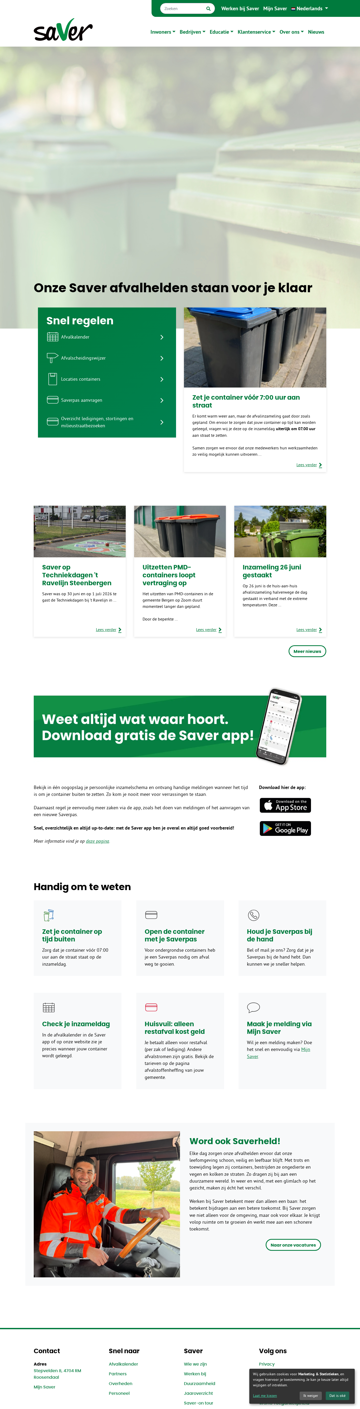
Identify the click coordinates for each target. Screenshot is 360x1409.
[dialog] (302, 1386)
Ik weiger (310, 1395)
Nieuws (316, 31)
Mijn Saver (275, 8)
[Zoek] (208, 8)
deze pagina (97, 841)
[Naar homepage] (63, 32)
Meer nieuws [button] (307, 651)
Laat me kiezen (265, 1395)
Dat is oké (337, 1395)
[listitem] (107, 337)
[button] (309, 8)
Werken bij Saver (240, 8)
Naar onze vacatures (293, 1245)
